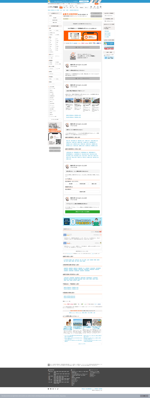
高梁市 (79, 157)
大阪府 (55, 378)
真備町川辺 (75, 268)
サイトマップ (92, 376)
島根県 (63, 379)
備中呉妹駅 (74, 140)
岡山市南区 (77, 155)
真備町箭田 (80, 268)
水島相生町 (87, 268)
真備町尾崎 (71, 268)
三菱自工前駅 (94, 140)
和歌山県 (68, 378)
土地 (94, 312)
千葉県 (63, 373)
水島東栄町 (66, 270)
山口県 (65, 379)
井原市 (68, 157)
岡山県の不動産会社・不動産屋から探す (73, 117)
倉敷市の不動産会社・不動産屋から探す (73, 115)
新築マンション (72, 312)
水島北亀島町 (98, 268)
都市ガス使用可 (107, 33)
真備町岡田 (66, 268)
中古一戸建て (90, 312)
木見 (83, 259)
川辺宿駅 (88, 145)
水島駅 (68, 142)
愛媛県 (57, 380)
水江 (84, 268)
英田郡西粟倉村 (89, 277)
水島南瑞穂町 (87, 270)
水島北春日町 (92, 268)
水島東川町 (97, 269)
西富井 (70, 259)
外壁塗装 (72, 383)
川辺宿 (81, 261)
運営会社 (83, 388)
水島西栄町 (75, 269)
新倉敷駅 (94, 145)
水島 (80, 259)
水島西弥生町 (91, 269)
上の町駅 (86, 142)
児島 (73, 259)
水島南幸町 (82, 270)
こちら (93, 253)
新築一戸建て (84, 312)
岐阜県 (57, 377)
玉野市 (90, 155)
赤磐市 (68, 158)
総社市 (74, 157)
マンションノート (70, 253)
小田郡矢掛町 (69, 152)
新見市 (85, 157)
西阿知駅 (69, 145)
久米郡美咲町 (95, 277)
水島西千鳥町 (80, 269)
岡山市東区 (69, 155)
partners (23, 395)
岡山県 (57, 379)
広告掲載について (92, 375)
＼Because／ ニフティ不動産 (94, 371)
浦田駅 (79, 142)
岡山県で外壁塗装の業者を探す (69, 297)
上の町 (88, 259)
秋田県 (65, 371)
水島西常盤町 (86, 269)
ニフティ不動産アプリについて (95, 372)
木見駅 (74, 142)
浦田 (85, 259)
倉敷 (78, 261)
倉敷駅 (82, 145)
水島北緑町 (66, 269)
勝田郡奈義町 (92, 152)
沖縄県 (58, 383)
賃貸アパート (81, 371)
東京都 (55, 373)
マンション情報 (73, 378)
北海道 (55, 371)
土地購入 (72, 376)
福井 (67, 261)
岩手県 (60, 371)
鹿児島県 (55, 383)
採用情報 (100, 388)
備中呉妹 (67, 259)
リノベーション (107, 32)
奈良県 (65, 378)
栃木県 (68, 373)
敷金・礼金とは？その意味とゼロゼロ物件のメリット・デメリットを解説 (96, 327)
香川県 (55, 380)
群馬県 (55, 374)
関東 (49, 373)
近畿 (49, 378)
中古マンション (78, 312)
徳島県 (68, 379)
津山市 (84, 155)
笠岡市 (95, 155)
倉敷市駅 (76, 143)
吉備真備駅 (93, 142)
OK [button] (144, 395)
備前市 (89, 157)
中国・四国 (50, 379)
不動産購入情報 (73, 372)
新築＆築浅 (107, 31)
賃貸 (72, 371)
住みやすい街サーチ (74, 380)
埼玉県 (61, 373)
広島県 (55, 379)
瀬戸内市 (96, 157)
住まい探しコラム (74, 381)
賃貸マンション (75, 371)
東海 (49, 377)
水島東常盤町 (71, 270)
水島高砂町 (71, 269)
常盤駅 (83, 143)
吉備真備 (91, 259)
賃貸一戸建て (86, 371)
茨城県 (66, 373)
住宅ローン (73, 382)
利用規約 (96, 388)
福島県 (55, 372)
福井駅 (88, 143)
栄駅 (68, 140)
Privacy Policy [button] (63, 395)
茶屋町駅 (95, 143)
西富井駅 (81, 140)
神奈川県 (57, 373)
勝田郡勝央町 (84, 152)
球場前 (95, 259)
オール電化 (107, 36)
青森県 (57, 371)
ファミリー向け (107, 35)
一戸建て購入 (73, 375)
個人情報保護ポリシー (90, 388)
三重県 (63, 377)
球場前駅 (69, 143)
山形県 (68, 371)
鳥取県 (60, 379)
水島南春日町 (76, 270)
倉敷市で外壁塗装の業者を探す (69, 296)
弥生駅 (75, 145)
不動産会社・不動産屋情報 (75, 377)
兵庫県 (57, 378)
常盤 (64, 261)
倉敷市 (98, 259)
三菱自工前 (77, 259)
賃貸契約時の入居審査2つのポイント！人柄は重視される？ (87, 327)
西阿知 (73, 261)
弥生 (75, 261)
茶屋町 (69, 261)
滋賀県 (63, 378)
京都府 (60, 378)
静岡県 (60, 377)
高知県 (60, 380)
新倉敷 (84, 261)
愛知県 (55, 377)
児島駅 (87, 140)
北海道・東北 (51, 371)
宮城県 (63, 371)
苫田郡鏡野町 (77, 152)
